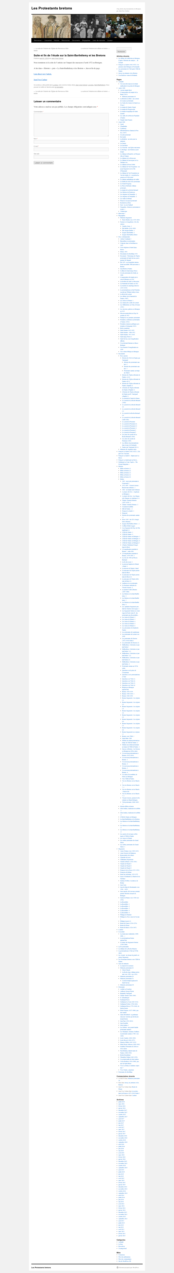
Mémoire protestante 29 (127, 976)
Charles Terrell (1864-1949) (128, 995)
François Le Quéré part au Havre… (128, 460)
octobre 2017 (122, 1114)
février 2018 (121, 1106)
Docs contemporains (124, 237)
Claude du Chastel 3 (126, 868)
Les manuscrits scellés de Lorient (129, 303)
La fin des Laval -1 (127, 562)
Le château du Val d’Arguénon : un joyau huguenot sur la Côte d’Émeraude (130, 169)
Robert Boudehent (125, 1055)
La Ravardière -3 (125, 908)
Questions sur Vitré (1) (128, 679)
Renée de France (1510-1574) (128, 923)
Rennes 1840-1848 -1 (128, 694)
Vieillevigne (123, 211)
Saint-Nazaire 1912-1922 (127, 330)
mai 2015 (121, 1176)
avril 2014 (121, 1204)
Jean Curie (123, 885)
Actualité (120, 82)
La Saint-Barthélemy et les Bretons (130, 819)
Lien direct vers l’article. (43, 74)
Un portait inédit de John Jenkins (129, 1059)
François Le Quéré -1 (128, 511)
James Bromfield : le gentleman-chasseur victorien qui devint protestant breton (129, 1017)
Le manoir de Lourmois (126, 966)
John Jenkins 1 (124, 1025)
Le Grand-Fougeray (125, 184)
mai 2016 (121, 1151)
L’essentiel (48, 40)
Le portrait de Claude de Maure (131, 398)
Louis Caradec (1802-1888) (128, 1038)
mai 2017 (121, 1125)
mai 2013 (121, 1227)
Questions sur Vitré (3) (128, 683)
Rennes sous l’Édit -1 (128, 736)
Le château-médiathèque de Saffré (129, 179)
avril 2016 (121, 1153)
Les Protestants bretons (51, 8)
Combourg (123, 128)
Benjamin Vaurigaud (126, 993)
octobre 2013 (122, 1216)
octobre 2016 (122, 1140)
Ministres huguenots (126, 218)
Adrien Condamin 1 (125, 239)
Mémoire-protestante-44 (129, 96)
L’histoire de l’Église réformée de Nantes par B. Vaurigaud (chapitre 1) (130, 394)
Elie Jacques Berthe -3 (128, 230)
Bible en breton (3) (125, 473)
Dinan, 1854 (123, 252)
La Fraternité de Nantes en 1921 (129, 283)
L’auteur (109, 40)
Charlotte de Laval (125, 857)
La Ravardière (124, 902)
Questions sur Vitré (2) (128, 681)
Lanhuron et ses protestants (129, 583)
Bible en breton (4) (125, 475)
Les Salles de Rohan (126, 198)
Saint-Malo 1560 (127, 738)
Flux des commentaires (124, 1259)
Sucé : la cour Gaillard (126, 205)
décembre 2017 (122, 1110)
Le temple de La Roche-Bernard (129, 190)
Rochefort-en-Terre (125, 203)
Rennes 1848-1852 (127, 696)
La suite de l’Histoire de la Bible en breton (95, 48)
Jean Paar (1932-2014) (126, 1021)
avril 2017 (121, 1127)
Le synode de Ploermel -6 (129, 428)
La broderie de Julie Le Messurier (129, 281)
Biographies (86, 40)
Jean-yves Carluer (81, 85)
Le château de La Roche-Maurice (127, 949)
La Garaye (123, 143)
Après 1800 (121, 88)
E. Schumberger (124, 997)
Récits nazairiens (125, 328)
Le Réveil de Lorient (126, 294)
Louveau (91, 85)
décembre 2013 (122, 1212)
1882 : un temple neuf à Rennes (131, 490)
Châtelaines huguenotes (126, 859)
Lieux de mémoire (99, 40)
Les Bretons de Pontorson (127, 192)
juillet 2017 (121, 1121)
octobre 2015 (122, 1165)
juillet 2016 (121, 1146)
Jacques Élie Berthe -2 (128, 232)
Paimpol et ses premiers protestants (130, 317)
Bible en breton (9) (125, 477)
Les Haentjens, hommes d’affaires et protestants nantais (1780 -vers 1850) (129, 1034)
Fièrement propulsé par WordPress (129, 1267)
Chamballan (123, 126)
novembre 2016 (122, 1138)
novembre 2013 (122, 1214)
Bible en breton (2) (125, 470)
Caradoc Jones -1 (127, 226)
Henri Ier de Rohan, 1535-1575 (129, 874)
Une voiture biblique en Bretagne (129, 351)
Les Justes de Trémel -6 (128, 626)
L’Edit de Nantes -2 (127, 534)
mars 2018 (121, 1104)
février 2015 (121, 1182)
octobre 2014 (122, 1191)
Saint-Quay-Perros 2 (126, 337)
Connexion (121, 1255)
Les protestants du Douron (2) (130, 643)
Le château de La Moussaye (128, 158)
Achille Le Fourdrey (126, 989)
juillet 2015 (121, 1172)
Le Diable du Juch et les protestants (130, 181)
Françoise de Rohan (125, 872)
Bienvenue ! (38, 40)
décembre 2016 (122, 1136)
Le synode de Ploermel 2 (129, 430)
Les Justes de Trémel (126, 838)
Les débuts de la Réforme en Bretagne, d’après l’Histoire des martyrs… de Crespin (129, 60)
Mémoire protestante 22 (127, 968)
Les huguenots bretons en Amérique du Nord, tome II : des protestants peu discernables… (131, 613)
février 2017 (121, 1131)
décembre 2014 (122, 1187)
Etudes (122, 479)
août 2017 (121, 1119)
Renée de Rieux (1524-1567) (128, 927)
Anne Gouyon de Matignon (128, 853)
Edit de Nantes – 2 (127, 509)
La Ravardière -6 (125, 912)
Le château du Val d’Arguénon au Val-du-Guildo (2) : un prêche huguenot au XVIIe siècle (129, 175)
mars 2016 (121, 1155)
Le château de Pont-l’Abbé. (127, 164)
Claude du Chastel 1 (126, 864)
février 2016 (121, 1157)
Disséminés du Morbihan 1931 (129, 254)
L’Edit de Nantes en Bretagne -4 (131, 538)
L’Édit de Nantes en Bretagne (128, 817)
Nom (36, 139)
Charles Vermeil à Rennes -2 (130, 504)
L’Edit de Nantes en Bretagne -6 (131, 541)
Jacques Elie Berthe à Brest (129, 235)
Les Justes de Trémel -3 (128, 619)
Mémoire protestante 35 (127, 978)
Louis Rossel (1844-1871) (127, 1040)
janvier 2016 (121, 1159)
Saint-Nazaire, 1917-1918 (127, 334)
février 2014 (121, 1208)
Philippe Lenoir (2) (125, 921)
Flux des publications (124, 1257)
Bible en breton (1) (125, 468)
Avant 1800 (121, 122)
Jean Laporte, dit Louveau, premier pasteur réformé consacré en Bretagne (130, 893)
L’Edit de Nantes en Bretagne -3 (131, 536)
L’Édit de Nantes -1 (127, 532)
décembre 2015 (122, 1161)
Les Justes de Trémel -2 (128, 617)
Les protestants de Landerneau (130, 632)
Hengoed (124, 513)
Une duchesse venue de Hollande (127, 75)
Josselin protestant (125, 135)
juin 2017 (121, 1123)
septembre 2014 (122, 1193)
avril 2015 (121, 1178)
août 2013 (121, 1221)
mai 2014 (121, 1202)
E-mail (36, 146)
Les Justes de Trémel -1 (126, 300)
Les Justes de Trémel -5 (128, 623)
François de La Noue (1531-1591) (129, 870)
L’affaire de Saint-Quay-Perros (128, 271)
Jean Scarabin (124, 1023)
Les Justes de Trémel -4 (128, 621)
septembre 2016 (122, 1142)
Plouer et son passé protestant (128, 201)
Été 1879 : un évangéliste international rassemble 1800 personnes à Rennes (129, 264)
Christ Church (126, 970)
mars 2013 (121, 1231)
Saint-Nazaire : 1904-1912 (127, 332)
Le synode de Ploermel (128, 422)
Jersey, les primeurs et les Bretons (127, 73)
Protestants (121, 987)
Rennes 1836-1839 (127, 691)
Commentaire (38, 112)
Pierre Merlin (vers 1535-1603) (131, 220)
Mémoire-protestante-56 (127, 985)
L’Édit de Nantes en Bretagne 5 (131, 543)
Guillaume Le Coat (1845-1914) (129, 1002)
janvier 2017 (121, 1134)
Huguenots (121, 849)
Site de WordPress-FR (124, 1261)
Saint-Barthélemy (99, 85)
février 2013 (121, 1233)
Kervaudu (123, 137)
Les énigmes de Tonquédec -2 (128, 196)
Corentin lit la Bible (127, 507)
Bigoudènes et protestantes (127, 241)
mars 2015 (121, 1180)
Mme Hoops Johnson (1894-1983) (130, 1044)
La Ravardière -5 (125, 910)
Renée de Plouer (124, 925)
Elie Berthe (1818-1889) (129, 228)
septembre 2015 (122, 1168)
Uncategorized (122, 1248)
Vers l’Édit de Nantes (128, 779)
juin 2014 (121, 1199)
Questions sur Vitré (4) (128, 685)
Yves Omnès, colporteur (127, 1070)
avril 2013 (121, 1229)
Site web (36, 154)
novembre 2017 (122, 1112)
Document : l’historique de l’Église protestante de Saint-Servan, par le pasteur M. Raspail (130, 258)
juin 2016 (121, 1148)
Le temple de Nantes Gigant (128, 107)
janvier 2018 (121, 1108)
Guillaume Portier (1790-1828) (129, 1004)
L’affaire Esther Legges (128, 526)
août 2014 (121, 1195)
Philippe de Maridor (126, 915)
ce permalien (59, 87)
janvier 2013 (121, 1236)
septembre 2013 (122, 1219)
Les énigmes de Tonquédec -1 (128, 194)
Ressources (66, 40)
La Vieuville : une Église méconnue (130, 147)
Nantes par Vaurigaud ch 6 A (130, 447)
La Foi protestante (123, 946)
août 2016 (121, 1144)
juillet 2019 (121, 1102)
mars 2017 (121, 1129)
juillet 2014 (121, 1197)
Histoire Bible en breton (127, 806)
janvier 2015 (121, 1185)
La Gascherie (124, 145)
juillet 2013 (121, 1223)
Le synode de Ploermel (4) (129, 424)
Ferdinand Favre (124, 1000)
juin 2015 (121, 1174)
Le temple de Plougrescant (127, 109)
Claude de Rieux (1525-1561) (128, 861)
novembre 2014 (122, 1189)
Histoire (56, 40)
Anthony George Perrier (127, 991)
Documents (76, 40)
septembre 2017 (122, 1117)
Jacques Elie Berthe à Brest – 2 (130, 524)
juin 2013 (121, 1225)
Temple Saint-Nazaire (126, 120)
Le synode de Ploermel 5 (129, 432)
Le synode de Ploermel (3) (129, 426)
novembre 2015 (122, 1163)
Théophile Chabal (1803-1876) (129, 1057)
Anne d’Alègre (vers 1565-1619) (129, 851)
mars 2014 (121, 1206)
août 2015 (121, 1170)
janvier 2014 (121, 1210)
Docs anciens (124, 356)
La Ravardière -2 (125, 906)
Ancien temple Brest (126, 90)
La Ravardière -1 (125, 904)
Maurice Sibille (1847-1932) (128, 1042)
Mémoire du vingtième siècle (128, 449)
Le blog (55, 85)
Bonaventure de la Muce (127, 855)
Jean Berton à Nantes (126, 269)
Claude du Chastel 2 (126, 866)
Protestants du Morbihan (125, 1072)
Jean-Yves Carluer (57, 58)
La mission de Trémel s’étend (130, 568)
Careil (122, 124)
